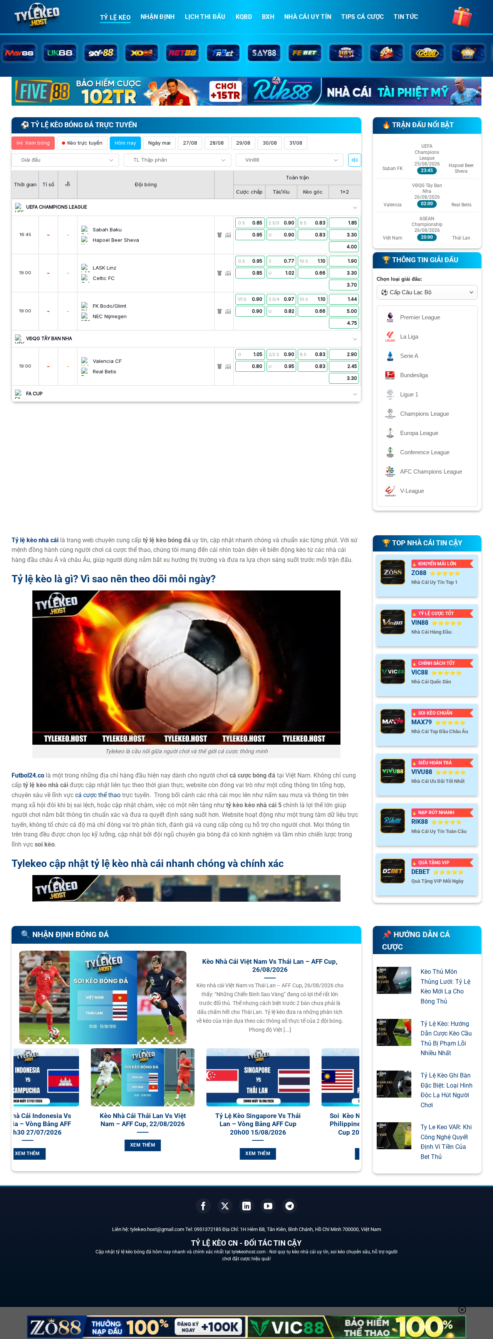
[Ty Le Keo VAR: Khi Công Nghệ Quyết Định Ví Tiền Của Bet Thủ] (394, 1144)
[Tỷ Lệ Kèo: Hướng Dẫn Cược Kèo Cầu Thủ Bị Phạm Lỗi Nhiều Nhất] (394, 1040)
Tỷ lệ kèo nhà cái (35, 540)
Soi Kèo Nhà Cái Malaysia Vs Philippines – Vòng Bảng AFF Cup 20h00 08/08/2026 (303, 1124)
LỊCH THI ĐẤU (205, 16)
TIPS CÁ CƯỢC (362, 16)
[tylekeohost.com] (50, 17)
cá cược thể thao (98, 795)
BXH (268, 16)
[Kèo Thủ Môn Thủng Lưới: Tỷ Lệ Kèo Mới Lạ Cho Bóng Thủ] (394, 989)
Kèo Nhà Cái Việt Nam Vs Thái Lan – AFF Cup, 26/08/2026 (269, 966)
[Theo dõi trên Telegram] (289, 1206)
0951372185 (207, 1229)
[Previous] (17, 1112)
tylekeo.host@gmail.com (157, 1229)
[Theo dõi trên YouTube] (268, 1206)
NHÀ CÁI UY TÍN (307, 16)
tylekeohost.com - (250, 1252)
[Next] (355, 1112)
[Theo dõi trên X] (225, 1206)
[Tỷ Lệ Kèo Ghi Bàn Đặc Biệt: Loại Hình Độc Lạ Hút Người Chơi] (394, 1092)
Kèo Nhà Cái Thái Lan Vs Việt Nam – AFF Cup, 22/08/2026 (72, 1120)
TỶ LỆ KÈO (115, 17)
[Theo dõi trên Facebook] (203, 1206)
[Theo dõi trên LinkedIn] (246, 1206)
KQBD (244, 16)
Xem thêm (72, 1145)
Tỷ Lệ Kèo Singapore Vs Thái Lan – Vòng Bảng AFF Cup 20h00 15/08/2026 (187, 1124)
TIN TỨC (406, 16)
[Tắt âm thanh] (354, 160)
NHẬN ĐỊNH (158, 16)
